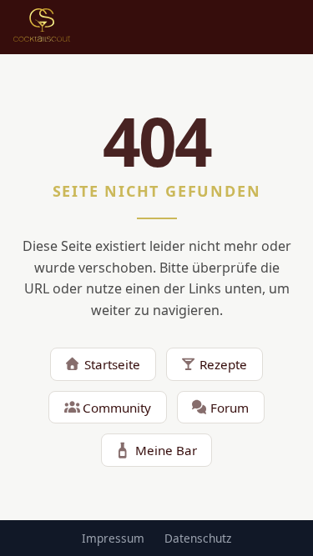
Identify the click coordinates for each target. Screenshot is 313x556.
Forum (229, 407)
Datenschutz (197, 538)
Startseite (112, 364)
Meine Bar (166, 450)
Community (117, 407)
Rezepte (223, 364)
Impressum (113, 538)
